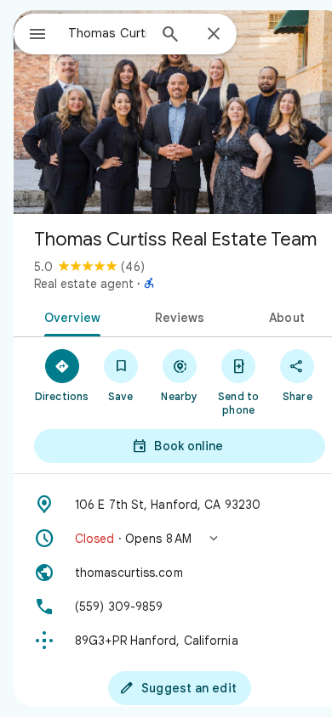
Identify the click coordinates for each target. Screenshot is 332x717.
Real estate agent (84, 283)
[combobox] (107, 33)
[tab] (69, 316)
